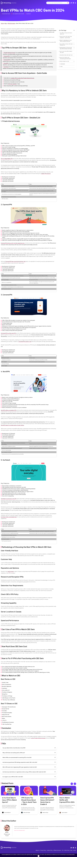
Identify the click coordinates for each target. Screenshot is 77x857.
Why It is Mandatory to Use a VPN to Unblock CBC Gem (65, 41)
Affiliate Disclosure (57, 850)
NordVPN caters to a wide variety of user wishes (12, 425)
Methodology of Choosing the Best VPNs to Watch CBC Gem (65, 48)
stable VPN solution (46, 173)
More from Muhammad (19, 830)
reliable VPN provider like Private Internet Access (22, 78)
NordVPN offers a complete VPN (8, 410)
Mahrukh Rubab (26, 812)
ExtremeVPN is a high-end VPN (8, 333)
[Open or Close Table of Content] (74, 30)
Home (2, 23)
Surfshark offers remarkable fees (9, 516)
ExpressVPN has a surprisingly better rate (15, 261)
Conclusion (62, 63)
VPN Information (11, 23)
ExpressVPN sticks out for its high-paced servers (13, 243)
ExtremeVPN (7, 59)
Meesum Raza (45, 812)
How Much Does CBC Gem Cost (65, 55)
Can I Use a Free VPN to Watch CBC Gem (65, 52)
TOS (63, 850)
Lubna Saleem (64, 812)
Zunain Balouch (7, 812)
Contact (74, 850)
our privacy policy (70, 854)
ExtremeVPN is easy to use (24, 341)
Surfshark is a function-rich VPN (8, 498)
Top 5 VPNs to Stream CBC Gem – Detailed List (66, 44)
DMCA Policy (67, 850)
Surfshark (6, 66)
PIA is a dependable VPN (7, 158)
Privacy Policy (43, 850)
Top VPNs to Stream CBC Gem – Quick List (65, 33)
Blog (6, 23)
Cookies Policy (50, 850)
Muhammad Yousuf (6, 13)
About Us (38, 850)
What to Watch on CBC (64, 61)
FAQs (61, 66)
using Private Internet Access (38, 738)
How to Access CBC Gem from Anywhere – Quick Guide (65, 37)
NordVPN (6, 63)
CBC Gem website (12, 83)
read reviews (11, 571)
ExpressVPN (7, 56)
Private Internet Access (9, 52)
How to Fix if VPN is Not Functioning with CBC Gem (65, 58)
